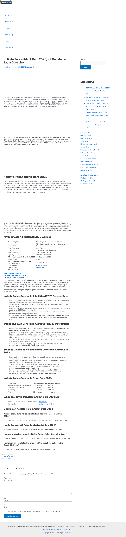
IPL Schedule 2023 (87, 178)
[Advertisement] (37, 82)
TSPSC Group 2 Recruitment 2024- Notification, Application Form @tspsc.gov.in (98, 91)
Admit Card (40, 268)
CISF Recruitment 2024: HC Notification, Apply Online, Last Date (97, 125)
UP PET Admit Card (87, 184)
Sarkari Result (85, 147)
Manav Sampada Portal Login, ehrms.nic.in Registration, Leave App (97, 115)
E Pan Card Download (88, 168)
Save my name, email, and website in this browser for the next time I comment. (34, 511)
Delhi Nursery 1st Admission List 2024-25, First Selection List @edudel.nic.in (97, 106)
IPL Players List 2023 (87, 181)
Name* (6, 498)
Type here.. (7, 478)
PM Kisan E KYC (86, 138)
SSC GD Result (85, 135)
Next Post (6, 458)
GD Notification (85, 132)
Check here (43, 402)
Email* (6, 505)
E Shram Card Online (87, 153)
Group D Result (85, 156)
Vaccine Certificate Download (90, 150)
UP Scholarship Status (88, 159)
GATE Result (84, 141)
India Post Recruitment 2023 (90, 175)
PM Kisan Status (86, 162)
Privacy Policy (56, 529)
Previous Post (7, 457)
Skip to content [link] (5, 1)
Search (82, 59)
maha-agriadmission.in (47, 404)
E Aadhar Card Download (89, 165)
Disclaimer (46, 529)
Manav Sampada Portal (88, 144)
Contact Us (66, 529)
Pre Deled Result (86, 170)
